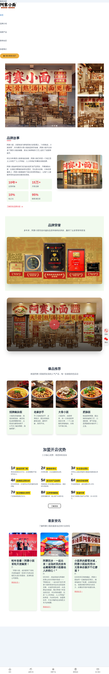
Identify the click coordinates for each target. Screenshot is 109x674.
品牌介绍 (3, 23)
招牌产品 (3, 32)
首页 (1, 15)
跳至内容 (3, 1)
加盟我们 (3, 49)
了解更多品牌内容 (13, 206)
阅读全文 (14, 582)
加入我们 (97, 672)
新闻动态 (3, 41)
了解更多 (54, 506)
